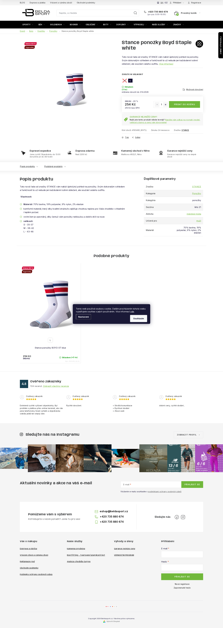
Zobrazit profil (187, 435)
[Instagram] (183, 517)
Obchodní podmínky (86, 3)
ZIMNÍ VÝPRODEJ (221, 45)
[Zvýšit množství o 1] (165, 104)
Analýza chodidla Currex (79, 562)
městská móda (194, 214)
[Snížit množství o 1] (157, 104)
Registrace (196, 3)
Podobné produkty (53, 166)
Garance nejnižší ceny (124, 549)
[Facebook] (177, 517)
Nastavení (83, 317)
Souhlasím (138, 318)
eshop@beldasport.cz (114, 511)
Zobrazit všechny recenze (56, 386)
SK (162, 3)
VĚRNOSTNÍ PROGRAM (124, 555)
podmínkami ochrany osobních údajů (164, 491)
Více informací (166, 64)
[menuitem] (28, 24)
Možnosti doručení (194, 89)
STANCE (185, 130)
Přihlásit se (192, 484)
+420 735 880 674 (157, 11)
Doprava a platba (37, 3)
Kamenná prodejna (76, 549)
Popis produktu (27, 166)
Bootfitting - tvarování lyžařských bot (86, 555)
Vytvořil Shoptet (113, 621)
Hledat (135, 13)
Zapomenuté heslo (182, 588)
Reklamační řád (27, 562)
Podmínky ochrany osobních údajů (36, 574)
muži (198, 220)
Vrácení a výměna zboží (61, 3)
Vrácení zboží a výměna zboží (34, 555)
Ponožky (196, 193)
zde (132, 311)
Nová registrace (182, 584)
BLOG (22, 3)
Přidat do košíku (184, 104)
